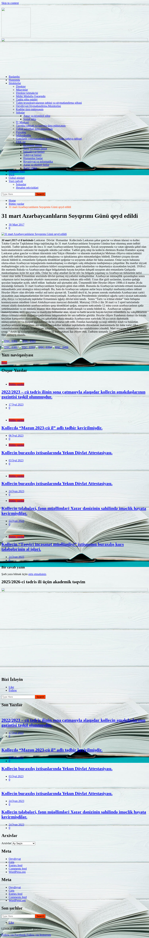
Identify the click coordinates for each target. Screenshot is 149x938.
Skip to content (10, 3)
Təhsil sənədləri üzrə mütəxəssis (34, 128)
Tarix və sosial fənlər (35, 148)
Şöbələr (20, 112)
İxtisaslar (21, 184)
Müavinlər (22, 89)
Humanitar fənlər (33, 158)
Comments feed (18, 868)
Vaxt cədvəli (16, 181)
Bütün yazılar (16, 384)
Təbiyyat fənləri (32, 155)
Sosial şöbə (29, 119)
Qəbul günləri (17, 177)
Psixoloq (21, 132)
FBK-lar (21, 141)
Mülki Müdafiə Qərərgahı (30, 96)
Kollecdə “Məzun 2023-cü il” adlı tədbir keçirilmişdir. (51, 427)
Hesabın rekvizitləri (27, 187)
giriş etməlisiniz (37, 574)
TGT (12, 174)
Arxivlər (6, 843)
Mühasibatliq (23, 135)
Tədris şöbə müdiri (26, 99)
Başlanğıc (14, 76)
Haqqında (14, 79)
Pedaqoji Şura (17, 171)
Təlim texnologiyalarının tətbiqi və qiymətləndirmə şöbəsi (49, 102)
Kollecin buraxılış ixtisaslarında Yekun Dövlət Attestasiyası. (56, 452)
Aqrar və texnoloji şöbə (36, 115)
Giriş (11, 862)
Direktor (21, 86)
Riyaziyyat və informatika (38, 161)
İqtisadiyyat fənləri (34, 151)
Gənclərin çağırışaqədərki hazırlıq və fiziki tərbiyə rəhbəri (49, 138)
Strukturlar (15, 83)
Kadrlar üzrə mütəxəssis (29, 109)
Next (4, 362)
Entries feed (15, 865)
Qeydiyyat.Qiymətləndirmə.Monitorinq (38, 106)
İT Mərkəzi (22, 122)
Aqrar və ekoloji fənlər (36, 164)
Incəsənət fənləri (32, 145)
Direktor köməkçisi (27, 92)
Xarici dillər (30, 168)
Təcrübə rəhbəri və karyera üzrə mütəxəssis (41, 125)
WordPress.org (17, 871)
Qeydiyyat (15, 858)
